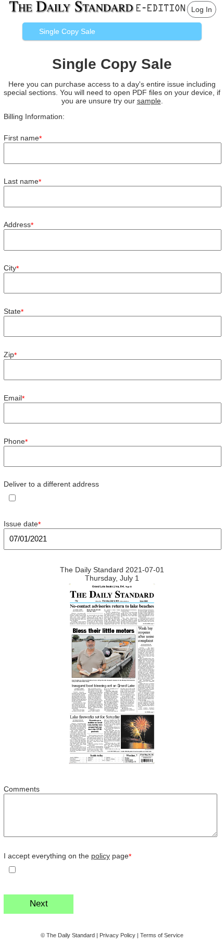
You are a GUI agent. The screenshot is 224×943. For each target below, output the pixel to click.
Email (14, 398)
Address (18, 224)
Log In (201, 9)
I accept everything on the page (67, 856)
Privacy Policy (117, 935)
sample (149, 101)
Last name (22, 181)
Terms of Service (161, 935)
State (13, 311)
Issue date (22, 524)
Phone (16, 441)
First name (23, 138)
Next (39, 904)
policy (100, 856)
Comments (22, 789)
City (11, 268)
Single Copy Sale (67, 31)
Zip (10, 354)
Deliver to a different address (51, 484)
